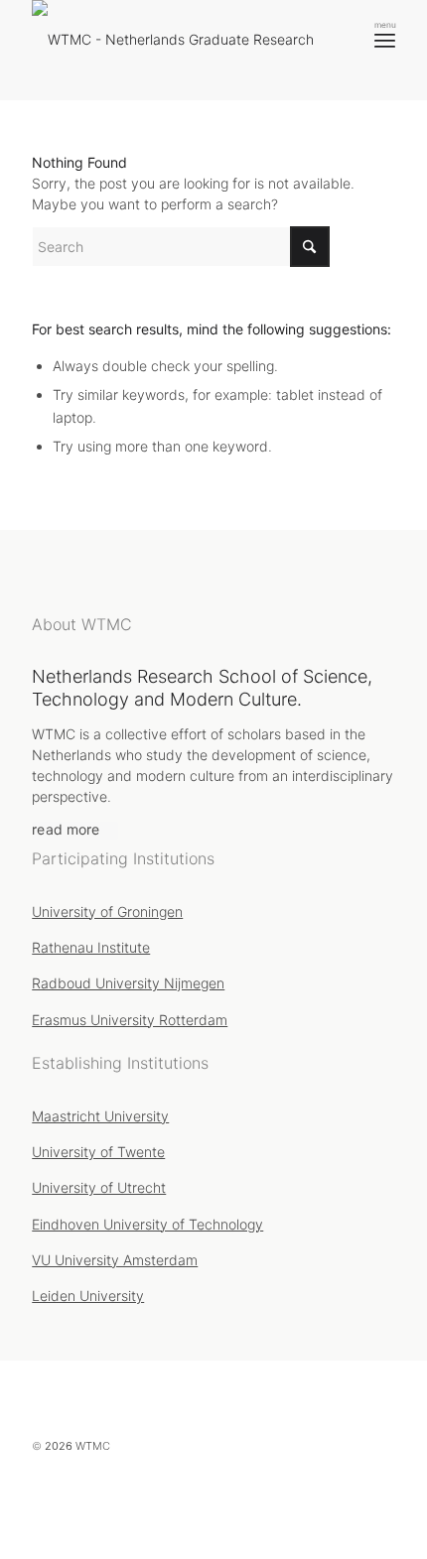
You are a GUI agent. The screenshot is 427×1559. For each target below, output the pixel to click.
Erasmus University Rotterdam (129, 1019)
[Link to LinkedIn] (345, 1489)
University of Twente (98, 1151)
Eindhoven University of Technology (147, 1224)
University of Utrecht (99, 1187)
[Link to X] (311, 1489)
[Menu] (384, 40)
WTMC (92, 1446)
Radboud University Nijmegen (128, 982)
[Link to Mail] (380, 1489)
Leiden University (88, 1295)
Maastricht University (100, 1115)
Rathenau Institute (91, 947)
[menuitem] (384, 40)
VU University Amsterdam (115, 1259)
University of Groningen (107, 911)
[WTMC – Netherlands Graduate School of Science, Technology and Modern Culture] (181, 49)
